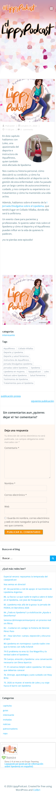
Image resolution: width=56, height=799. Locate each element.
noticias (6, 724)
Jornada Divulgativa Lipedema (18, 363)
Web (6, 506)
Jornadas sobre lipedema (16, 367)
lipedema (35, 367)
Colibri (36, 789)
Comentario (11, 447)
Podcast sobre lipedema (15, 375)
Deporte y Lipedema (13, 352)
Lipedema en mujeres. (14, 371)
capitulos (7, 705)
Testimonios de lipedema (16, 379)
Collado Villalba (25, 348)
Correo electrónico (15, 494)
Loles (46, 371)
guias (5, 710)
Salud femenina (37, 375)
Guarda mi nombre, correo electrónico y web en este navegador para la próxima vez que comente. (26, 522)
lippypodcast (34, 371)
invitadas (7, 719)
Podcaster (10, 125)
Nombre (9, 483)
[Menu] (51, 8)
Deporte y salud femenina (16, 356)
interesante (8, 335)
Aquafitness (9, 348)
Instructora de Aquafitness (16, 360)
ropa (5, 733)
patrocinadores (10, 728)
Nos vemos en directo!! (15, 584)
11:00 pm (9, 129)
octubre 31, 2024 (29, 125)
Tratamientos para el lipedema (18, 383)
